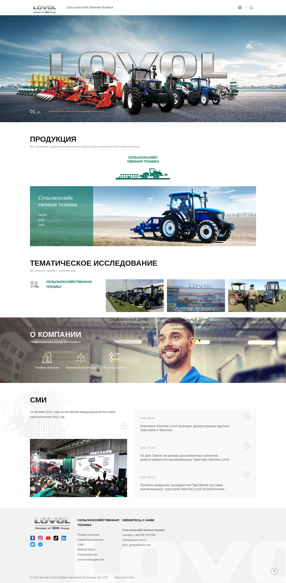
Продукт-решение (88, 534)
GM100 (42, 215)
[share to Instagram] (40, 538)
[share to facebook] (32, 538)
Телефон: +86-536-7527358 (138, 535)
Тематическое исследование (93, 263)
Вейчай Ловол (86, 549)
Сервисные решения (90, 539)
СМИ (38, 400)
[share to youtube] (48, 538)
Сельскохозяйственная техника (90, 7)
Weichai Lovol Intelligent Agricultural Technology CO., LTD (73, 577)
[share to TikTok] (56, 538)
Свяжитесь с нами (138, 520)
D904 (41, 225)
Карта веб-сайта (124, 577)
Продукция (53, 139)
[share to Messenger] (40, 544)
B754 (41, 220)
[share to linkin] (63, 538)
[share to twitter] (32, 544)
